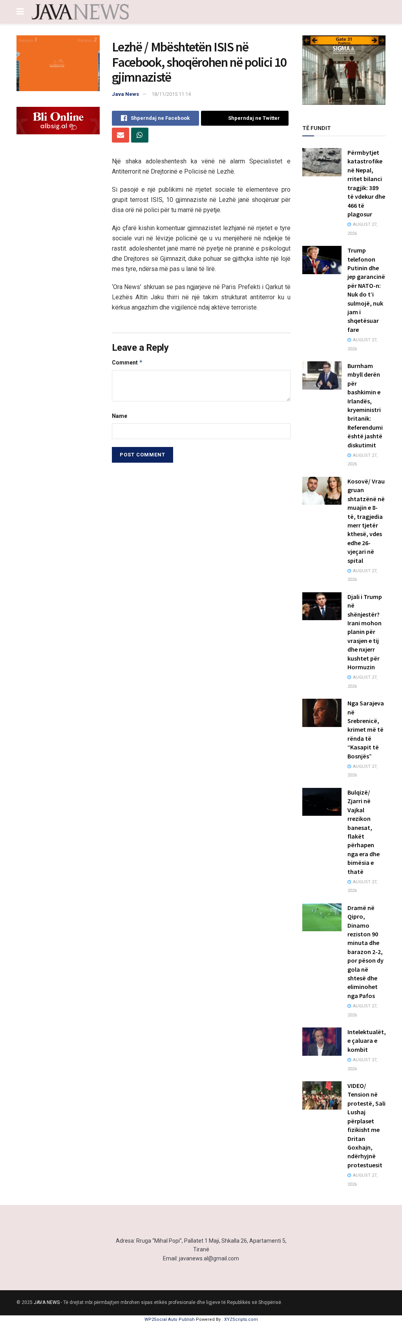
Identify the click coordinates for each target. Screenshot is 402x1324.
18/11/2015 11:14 (171, 94)
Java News (125, 94)
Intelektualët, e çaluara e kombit (366, 1040)
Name (119, 416)
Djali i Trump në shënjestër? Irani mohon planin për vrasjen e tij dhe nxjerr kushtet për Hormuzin (364, 632)
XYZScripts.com (241, 1319)
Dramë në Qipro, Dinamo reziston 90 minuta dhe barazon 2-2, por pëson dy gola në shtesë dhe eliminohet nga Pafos (365, 952)
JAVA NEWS (47, 1302)
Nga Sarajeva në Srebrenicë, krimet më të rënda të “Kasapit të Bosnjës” (365, 729)
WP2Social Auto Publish (169, 1319)
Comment (127, 362)
